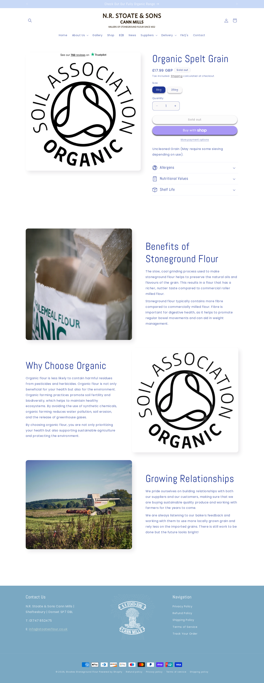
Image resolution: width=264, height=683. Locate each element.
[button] (30, 20)
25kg (176, 90)
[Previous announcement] (27, 4)
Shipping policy (199, 671)
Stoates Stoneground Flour (82, 671)
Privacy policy (154, 671)
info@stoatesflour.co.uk (48, 629)
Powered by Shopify (110, 671)
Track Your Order (185, 633)
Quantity (157, 98)
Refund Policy (182, 613)
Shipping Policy (183, 620)
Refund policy (134, 671)
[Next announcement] (237, 4)
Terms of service (176, 671)
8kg (160, 90)
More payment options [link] (195, 139)
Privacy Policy (182, 606)
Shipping (177, 76)
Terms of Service (185, 627)
